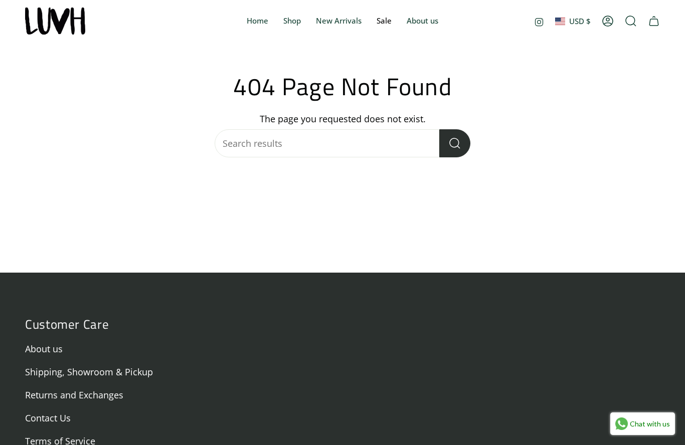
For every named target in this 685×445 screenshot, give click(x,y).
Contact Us (48, 418)
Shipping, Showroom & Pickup (89, 372)
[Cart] (653, 21)
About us (44, 349)
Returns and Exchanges (74, 395)
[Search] (454, 143)
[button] (292, 21)
